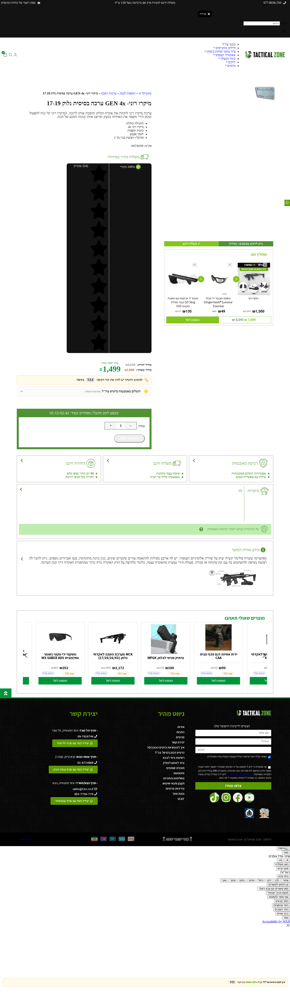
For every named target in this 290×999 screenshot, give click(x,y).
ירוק (269, 880)
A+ (280, 860)
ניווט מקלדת (281, 864)
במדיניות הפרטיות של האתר (240, 774)
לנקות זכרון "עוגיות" (278, 892)
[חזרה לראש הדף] (5, 693)
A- (287, 860)
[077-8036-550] (284, 2)
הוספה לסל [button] (192, 320)
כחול (260, 880)
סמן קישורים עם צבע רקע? (273, 888)
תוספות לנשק (128, 93)
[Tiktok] (214, 797)
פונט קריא (283, 868)
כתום (242, 880)
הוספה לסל (129, 438)
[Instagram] (226, 797)
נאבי (224, 880)
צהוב (233, 880)
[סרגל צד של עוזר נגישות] (283, 848)
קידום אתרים (25, 839)
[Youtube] (249, 797)
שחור (285, 880)
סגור (285, 852)
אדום (251, 880)
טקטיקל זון (145, 93)
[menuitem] (229, 44)
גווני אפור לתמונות (278, 896)
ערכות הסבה (108, 93)
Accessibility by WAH (276, 921)
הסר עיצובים (281, 909)
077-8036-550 (272, 2)
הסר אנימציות (281, 905)
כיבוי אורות (282, 913)
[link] (218, 654)
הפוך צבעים (282, 901)
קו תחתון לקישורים (278, 884)
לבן (277, 880)
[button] (26, 655)
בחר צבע (283, 876)
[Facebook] (238, 797)
